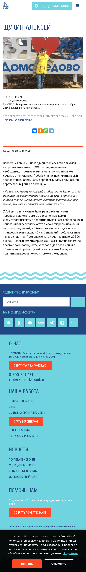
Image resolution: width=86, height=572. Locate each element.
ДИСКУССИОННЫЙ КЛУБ (23, 476)
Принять (27, 563)
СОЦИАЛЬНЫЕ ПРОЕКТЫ (23, 471)
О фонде (14, 407)
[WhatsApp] (45, 130)
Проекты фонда (19, 430)
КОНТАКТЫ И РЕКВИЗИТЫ (23, 436)
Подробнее (70, 553)
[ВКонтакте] (34, 130)
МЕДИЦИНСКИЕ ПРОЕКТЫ (24, 465)
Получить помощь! (21, 401)
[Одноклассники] (40, 130)
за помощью (30, 365)
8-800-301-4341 (21, 374)
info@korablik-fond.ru (26, 379)
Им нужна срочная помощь (27, 412)
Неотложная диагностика (17, 120)
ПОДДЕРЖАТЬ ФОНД (54, 6)
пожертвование (30, 512)
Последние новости (22, 459)
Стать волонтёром (26, 421)
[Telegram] (51, 130)
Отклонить (59, 563)
